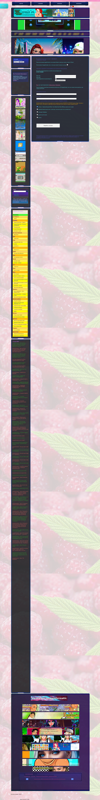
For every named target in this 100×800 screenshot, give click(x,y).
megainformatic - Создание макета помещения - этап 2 (20, 380)
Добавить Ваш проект (18, 211)
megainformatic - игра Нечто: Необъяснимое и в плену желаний (20, 406)
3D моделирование (17, 232)
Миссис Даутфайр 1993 (19, 320)
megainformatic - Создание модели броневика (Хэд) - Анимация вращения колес (20, 467)
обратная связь (27, 776)
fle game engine (17, 300)
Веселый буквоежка (18, 287)
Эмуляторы (16, 331)
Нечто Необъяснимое (19, 277)
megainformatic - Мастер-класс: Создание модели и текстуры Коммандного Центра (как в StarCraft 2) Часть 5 (19, 350)
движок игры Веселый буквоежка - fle (19, 303)
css (14, 264)
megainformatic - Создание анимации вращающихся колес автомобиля (19, 402)
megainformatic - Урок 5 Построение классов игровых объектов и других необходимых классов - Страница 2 (20, 541)
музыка (15, 313)
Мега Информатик (29, 774)
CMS (14, 240)
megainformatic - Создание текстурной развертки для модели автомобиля (20, 397)
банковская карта (54, 109)
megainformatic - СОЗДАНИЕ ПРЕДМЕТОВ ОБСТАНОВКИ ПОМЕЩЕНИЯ (18, 386)
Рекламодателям (44, 776)
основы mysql (17, 260)
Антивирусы (16, 216)
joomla (15, 244)
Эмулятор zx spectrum (19, 335)
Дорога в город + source (19, 275)
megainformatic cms (18, 242)
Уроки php (16, 238)
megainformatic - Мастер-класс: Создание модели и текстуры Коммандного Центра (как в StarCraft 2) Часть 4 (19, 344)
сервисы (15, 328)
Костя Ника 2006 (17, 326)
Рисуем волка (17, 227)
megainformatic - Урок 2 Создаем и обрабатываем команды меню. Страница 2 (20, 508)
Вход (14, 73)
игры (14, 272)
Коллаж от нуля (17, 231)
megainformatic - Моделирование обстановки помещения (19, 390)
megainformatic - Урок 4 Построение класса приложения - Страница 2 (20, 534)
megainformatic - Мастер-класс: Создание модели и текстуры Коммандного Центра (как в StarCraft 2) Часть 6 (19, 355)
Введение (16, 234)
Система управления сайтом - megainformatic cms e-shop (19, 360)
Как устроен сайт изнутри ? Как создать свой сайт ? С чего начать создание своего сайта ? (33, 32)
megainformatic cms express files (19, 470)
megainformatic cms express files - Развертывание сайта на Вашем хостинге (19, 481)
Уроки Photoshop (17, 229)
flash (14, 268)
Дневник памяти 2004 (19, 322)
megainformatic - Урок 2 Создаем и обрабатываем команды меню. (20, 504)
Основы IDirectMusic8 (18, 253)
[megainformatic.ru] (37, 779)
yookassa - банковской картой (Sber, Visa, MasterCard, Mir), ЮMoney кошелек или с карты (56, 106)
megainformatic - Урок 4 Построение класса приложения (20, 530)
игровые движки (17, 299)
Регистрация (17, 73)
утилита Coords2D (18, 309)
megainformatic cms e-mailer (18, 435)
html (14, 255)
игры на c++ (16, 249)
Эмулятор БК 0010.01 (19, 333)
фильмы (15, 318)
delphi (14, 251)
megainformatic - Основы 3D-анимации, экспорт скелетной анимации (19, 409)
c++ (14, 247)
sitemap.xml (16, 195)
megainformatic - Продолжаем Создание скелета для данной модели (19, 418)
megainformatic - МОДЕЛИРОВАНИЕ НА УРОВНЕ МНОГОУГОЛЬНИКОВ (20, 383)
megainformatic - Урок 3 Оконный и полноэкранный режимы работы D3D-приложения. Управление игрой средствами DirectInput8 (20, 513)
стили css (16, 266)
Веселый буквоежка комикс (20, 297)
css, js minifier (17, 330)
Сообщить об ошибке (53, 776)
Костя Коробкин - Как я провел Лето (19, 292)
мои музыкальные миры (19, 316)
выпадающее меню (18, 257)
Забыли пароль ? (23, 73)
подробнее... (15, 80)
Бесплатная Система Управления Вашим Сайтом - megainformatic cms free (20, 443)
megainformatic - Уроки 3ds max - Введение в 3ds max (19, 370)
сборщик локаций (18, 307)
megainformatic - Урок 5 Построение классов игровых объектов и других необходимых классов (20, 537)
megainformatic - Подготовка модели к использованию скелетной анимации (20, 414)
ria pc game (13, 0)
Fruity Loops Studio (18, 315)
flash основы (17, 270)
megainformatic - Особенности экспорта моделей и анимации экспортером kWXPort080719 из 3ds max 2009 (20, 429)
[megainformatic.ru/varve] (47, 779)
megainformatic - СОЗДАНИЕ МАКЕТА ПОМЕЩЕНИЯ (18, 376)
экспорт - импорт (17, 262)
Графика (15, 220)
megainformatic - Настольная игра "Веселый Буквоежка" (19, 485)
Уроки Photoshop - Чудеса (19, 222)
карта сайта (16, 194)
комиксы (15, 289)
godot (15, 311)
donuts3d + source (18, 285)
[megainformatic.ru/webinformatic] (59, 779)
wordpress (16, 245)
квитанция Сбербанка (42, 112)
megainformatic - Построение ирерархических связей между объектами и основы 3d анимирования (19, 423)
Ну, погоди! (16, 274)
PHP (14, 236)
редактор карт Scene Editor (20, 305)
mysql (14, 259)
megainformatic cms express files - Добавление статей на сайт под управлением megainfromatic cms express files (19, 554)
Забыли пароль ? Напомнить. (54, 85)
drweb (15, 218)
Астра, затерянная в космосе (20, 324)
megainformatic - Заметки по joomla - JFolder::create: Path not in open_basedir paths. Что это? (20, 549)
